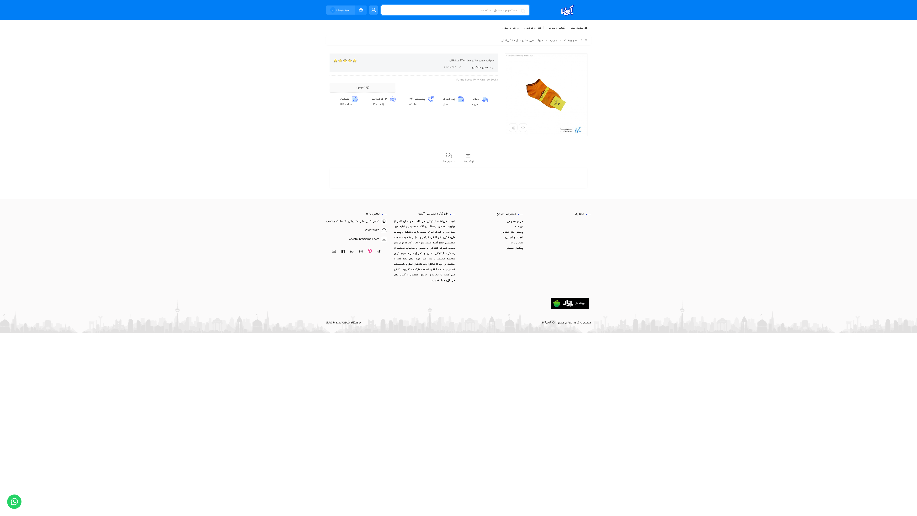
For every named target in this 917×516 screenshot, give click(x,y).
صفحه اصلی (577, 27)
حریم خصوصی (515, 221)
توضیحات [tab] (468, 161)
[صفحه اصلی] (586, 40)
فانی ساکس (480, 67)
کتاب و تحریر (557, 28)
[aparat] (370, 252)
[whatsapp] (352, 252)
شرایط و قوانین (514, 237)
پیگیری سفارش (514, 248)
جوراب (553, 40)
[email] (334, 252)
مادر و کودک (533, 28)
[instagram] (361, 252)
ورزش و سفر (511, 28)
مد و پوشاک (570, 40)
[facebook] (343, 252)
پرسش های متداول (512, 232)
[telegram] (379, 252)
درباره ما (518, 226)
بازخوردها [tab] (448, 161)
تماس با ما (517, 242)
